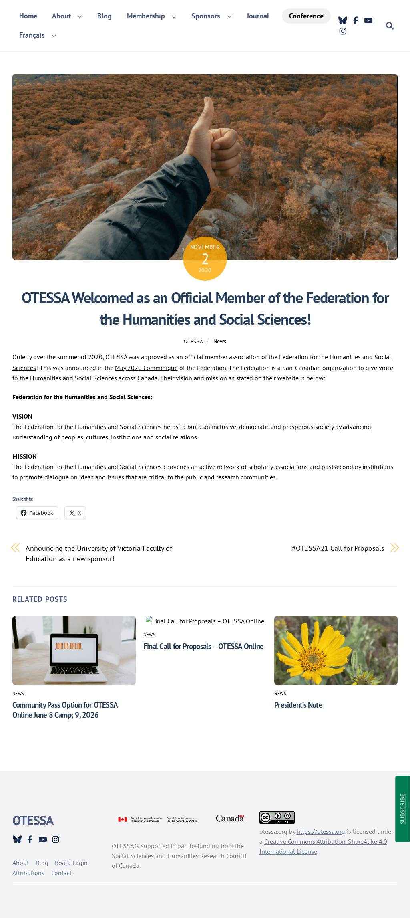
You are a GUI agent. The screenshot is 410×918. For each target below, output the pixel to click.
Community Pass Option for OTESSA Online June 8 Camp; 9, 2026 (64, 710)
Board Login (71, 863)
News (219, 341)
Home (28, 15)
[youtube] (368, 20)
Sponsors (205, 15)
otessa (193, 341)
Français (32, 35)
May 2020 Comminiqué (146, 368)
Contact (61, 873)
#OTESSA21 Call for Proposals (338, 548)
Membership (146, 15)
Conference (306, 15)
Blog (104, 15)
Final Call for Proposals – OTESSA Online (203, 646)
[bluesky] (343, 20)
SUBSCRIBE (402, 809)
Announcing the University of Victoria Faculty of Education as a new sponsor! (99, 553)
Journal (258, 15)
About (61, 15)
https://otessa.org (321, 831)
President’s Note (298, 705)
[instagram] (343, 31)
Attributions (28, 873)
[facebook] (355, 20)
